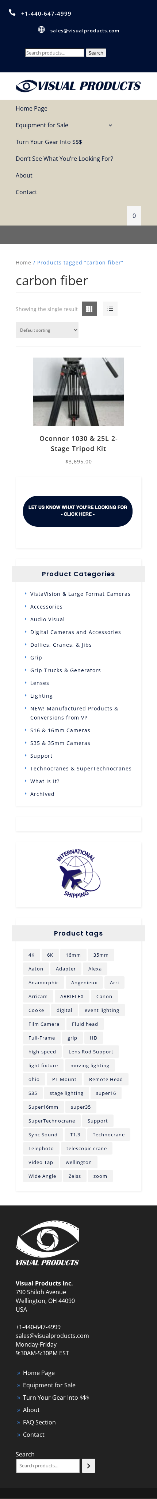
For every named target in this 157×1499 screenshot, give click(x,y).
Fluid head (85, 1024)
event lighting (102, 1010)
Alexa (95, 968)
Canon (104, 996)
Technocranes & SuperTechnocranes (81, 768)
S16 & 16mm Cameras (60, 730)
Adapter (66, 968)
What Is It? (45, 781)
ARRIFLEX (72, 996)
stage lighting (67, 1093)
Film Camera (44, 1024)
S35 (32, 1093)
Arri (114, 982)
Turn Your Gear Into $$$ (49, 142)
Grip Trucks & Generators (65, 670)
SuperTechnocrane (51, 1120)
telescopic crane (86, 1148)
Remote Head (106, 1079)
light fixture (43, 1065)
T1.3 (75, 1134)
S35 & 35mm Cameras (60, 742)
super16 (106, 1093)
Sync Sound (43, 1134)
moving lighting (90, 1065)
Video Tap (40, 1162)
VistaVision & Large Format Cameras (80, 593)
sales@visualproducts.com (84, 30)
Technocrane (109, 1134)
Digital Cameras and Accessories (75, 632)
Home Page (31, 108)
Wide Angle (42, 1176)
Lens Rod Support (91, 1051)
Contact (26, 192)
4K (31, 955)
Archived (42, 793)
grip (72, 1037)
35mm (101, 955)
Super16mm (43, 1107)
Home (23, 262)
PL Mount (64, 1079)
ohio (34, 1079)
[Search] (88, 1466)
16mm (73, 955)
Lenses (39, 682)
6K (50, 955)
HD (93, 1037)
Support (41, 755)
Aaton (35, 968)
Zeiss (75, 1176)
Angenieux (84, 982)
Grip (36, 657)
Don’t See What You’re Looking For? (64, 159)
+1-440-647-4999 (46, 13)
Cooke (36, 1010)
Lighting (41, 695)
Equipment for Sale (42, 125)
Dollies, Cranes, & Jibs (61, 644)
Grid (84, 309)
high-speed (42, 1051)
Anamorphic (43, 982)
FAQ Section (39, 1422)
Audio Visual (47, 619)
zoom (100, 1176)
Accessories (46, 606)
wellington (79, 1162)
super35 (81, 1107)
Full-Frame (41, 1037)
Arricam (38, 996)
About (24, 175)
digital (64, 1010)
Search (96, 52)
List (103, 309)
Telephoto (41, 1148)
